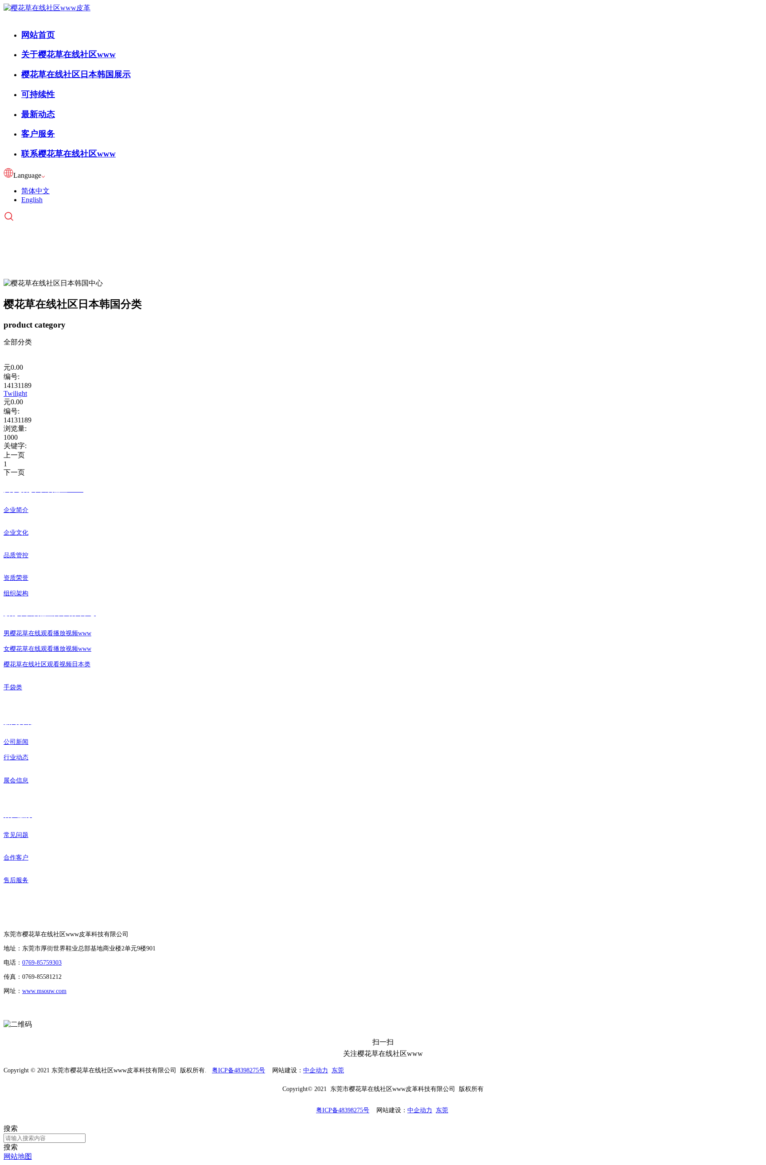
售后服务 (16, 880)
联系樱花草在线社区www (68, 153)
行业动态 (16, 757)
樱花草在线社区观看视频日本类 (47, 664)
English (32, 199)
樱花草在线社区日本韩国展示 (76, 74)
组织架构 (16, 593)
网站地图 (18, 1156)
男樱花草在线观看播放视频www (47, 633)
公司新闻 (16, 742)
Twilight (15, 393)
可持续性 (38, 94)
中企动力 (315, 1070)
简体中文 (35, 191)
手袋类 (13, 687)
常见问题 (16, 835)
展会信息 (16, 780)
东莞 (338, 1070)
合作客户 (16, 857)
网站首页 (38, 34)
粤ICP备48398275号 (238, 1070)
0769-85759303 (42, 962)
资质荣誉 (16, 578)
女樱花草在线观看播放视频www (47, 648)
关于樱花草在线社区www (68, 54)
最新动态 (38, 114)
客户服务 (38, 133)
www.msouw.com (44, 991)
